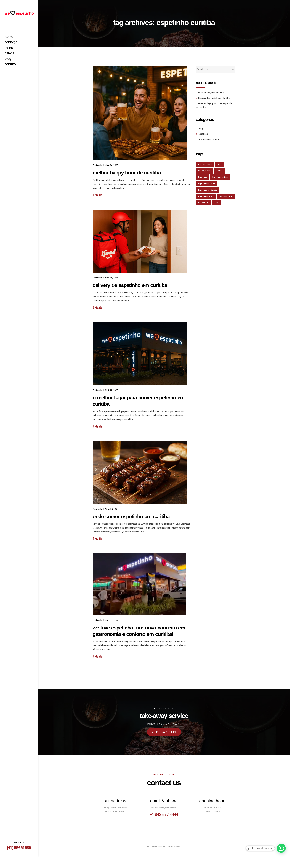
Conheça (11, 42)
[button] (281, 848)
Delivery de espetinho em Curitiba (130, 285)
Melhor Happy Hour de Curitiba (127, 173)
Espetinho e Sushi (205, 196)
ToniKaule (98, 165)
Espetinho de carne (206, 183)
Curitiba (219, 170)
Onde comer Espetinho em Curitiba (131, 516)
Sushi (216, 202)
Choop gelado (204, 170)
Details (98, 195)
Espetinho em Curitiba (209, 139)
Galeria (9, 53)
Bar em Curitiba (205, 164)
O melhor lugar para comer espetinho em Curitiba (138, 401)
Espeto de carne (226, 196)
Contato (10, 64)
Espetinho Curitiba (220, 177)
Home (9, 37)
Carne (219, 164)
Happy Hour (203, 202)
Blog (8, 59)
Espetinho (203, 134)
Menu (9, 48)
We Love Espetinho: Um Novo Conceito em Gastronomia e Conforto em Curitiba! (139, 631)
